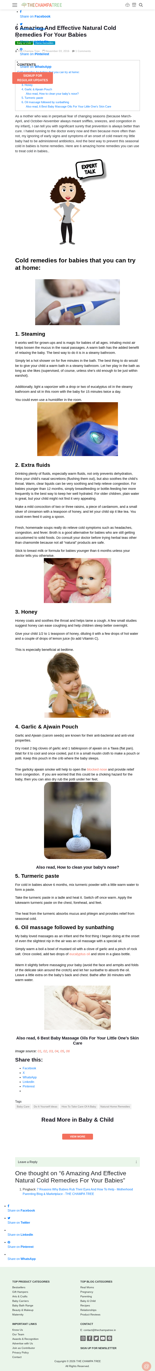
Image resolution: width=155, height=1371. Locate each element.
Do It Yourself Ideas (45, 1106)
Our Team (18, 1334)
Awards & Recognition (25, 1338)
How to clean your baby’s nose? (88, 867)
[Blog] (127, 5)
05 (62, 1051)
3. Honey (27, 85)
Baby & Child (88, 1300)
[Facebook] (89, 1339)
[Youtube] (102, 1339)
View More (77, 1136)
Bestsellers (18, 1287)
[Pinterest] (109, 1339)
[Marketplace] (134, 5)
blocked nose (97, 769)
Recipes (85, 1305)
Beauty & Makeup (22, 1309)
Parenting (86, 1296)
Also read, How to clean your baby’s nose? (52, 93)
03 (51, 1051)
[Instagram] (83, 1339)
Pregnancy (86, 1291)
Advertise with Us (22, 1343)
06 (68, 1051)
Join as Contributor (23, 1347)
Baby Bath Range (22, 1305)
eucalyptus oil (79, 954)
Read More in (77, 1120)
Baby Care (23, 1106)
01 (39, 1051)
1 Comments (83, 51)
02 (45, 1051)
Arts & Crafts (19, 1296)
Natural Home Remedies (115, 1106)
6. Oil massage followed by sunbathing (45, 102)
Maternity (17, 1314)
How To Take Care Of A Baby (79, 1106)
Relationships (88, 1309)
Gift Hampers (20, 1291)
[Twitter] (96, 1339)
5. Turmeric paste (32, 97)
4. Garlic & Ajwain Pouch (37, 89)
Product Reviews (90, 1314)
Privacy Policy (20, 1352)
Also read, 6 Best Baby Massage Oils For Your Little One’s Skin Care (68, 106)
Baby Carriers (20, 1300)
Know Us (17, 1329)
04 (56, 1051)
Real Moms (87, 1287)
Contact (17, 1357)
